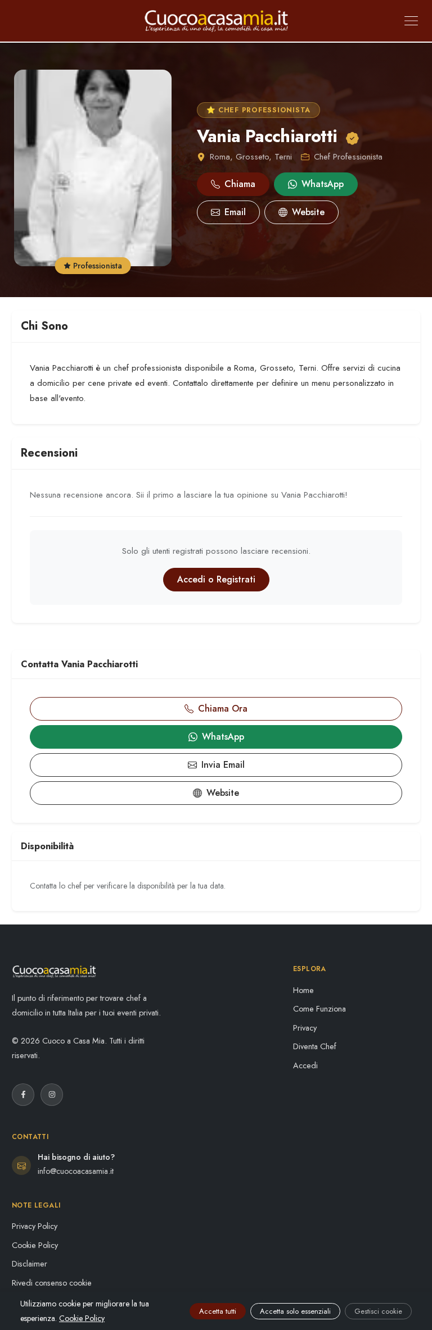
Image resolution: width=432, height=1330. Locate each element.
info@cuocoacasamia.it (76, 1171)
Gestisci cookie (378, 1311)
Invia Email (223, 764)
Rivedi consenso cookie (52, 1282)
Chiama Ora (223, 708)
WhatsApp (323, 183)
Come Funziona (319, 1008)
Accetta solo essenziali (295, 1311)
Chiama (239, 183)
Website (308, 212)
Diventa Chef (314, 1046)
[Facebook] (23, 1094)
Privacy (305, 1027)
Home (303, 990)
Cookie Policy (35, 1245)
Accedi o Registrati (216, 579)
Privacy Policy (34, 1226)
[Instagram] (51, 1094)
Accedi (305, 1065)
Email (235, 212)
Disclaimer (29, 1263)
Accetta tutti (217, 1311)
